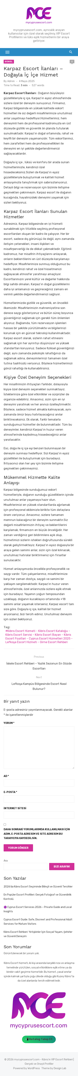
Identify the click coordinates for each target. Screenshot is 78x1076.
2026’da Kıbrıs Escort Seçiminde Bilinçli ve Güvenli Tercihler (38, 886)
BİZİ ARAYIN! (62, 866)
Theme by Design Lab (53, 1068)
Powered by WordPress (26, 1068)
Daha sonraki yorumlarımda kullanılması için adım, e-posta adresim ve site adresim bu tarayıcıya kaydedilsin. (37, 834)
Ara (6, 860)
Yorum (9, 723)
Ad (6, 776)
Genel (9, 61)
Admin (11, 81)
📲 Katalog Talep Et (39, 1039)
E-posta (10, 792)
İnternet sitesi (15, 808)
